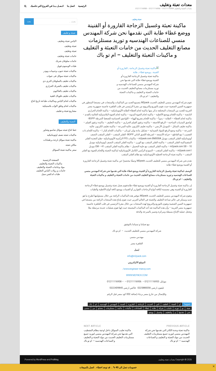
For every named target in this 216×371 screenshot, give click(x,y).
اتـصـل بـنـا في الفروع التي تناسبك (46, 6)
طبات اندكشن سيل (50, 174)
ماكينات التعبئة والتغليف (50, 163)
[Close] (213, 366)
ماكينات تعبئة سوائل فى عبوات (61, 76)
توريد (177, 308)
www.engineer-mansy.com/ (137, 268)
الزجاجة (141, 304)
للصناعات (138, 308)
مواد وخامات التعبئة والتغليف (51, 167)
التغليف (165, 304)
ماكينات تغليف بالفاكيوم (64, 91)
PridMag (54, 359)
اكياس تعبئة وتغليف (67, 41)
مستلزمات (110, 308)
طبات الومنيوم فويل (66, 66)
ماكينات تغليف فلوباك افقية (63, 96)
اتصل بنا (71, 6)
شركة (161, 308)
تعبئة (188, 308)
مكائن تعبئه (71, 144)
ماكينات (128, 308)
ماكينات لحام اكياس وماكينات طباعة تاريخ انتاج (53, 101)
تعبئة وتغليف (137, 19)
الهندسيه (103, 304)
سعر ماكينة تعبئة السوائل (64, 149)
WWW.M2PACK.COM (136, 275)
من (93, 308)
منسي (86, 308)
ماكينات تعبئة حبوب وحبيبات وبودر (59, 71)
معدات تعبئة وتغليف (176, 4)
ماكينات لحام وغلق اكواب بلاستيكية (59, 106)
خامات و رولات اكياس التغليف (50, 170)
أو (180, 304)
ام (96, 304)
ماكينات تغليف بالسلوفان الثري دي (59, 81)
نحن (188, 312)
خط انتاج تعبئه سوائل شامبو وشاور (59, 130)
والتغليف (168, 312)
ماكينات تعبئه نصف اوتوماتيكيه (61, 135)
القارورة (131, 304)
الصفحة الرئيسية (51, 160)
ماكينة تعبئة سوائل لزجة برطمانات (59, 140)
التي (157, 304)
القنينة (122, 304)
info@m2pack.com (136, 256)
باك (90, 304)
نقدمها (181, 312)
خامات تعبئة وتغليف (66, 56)
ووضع (151, 312)
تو (183, 308)
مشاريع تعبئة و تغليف (66, 111)
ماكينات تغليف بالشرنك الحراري (61, 86)
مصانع (100, 308)
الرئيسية (82, 6)
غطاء (147, 308)
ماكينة (119, 308)
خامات (169, 308)
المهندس (113, 304)
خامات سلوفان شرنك (66, 61)
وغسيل (159, 312)
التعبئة (173, 304)
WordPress (41, 359)
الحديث (150, 304)
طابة (154, 308)
